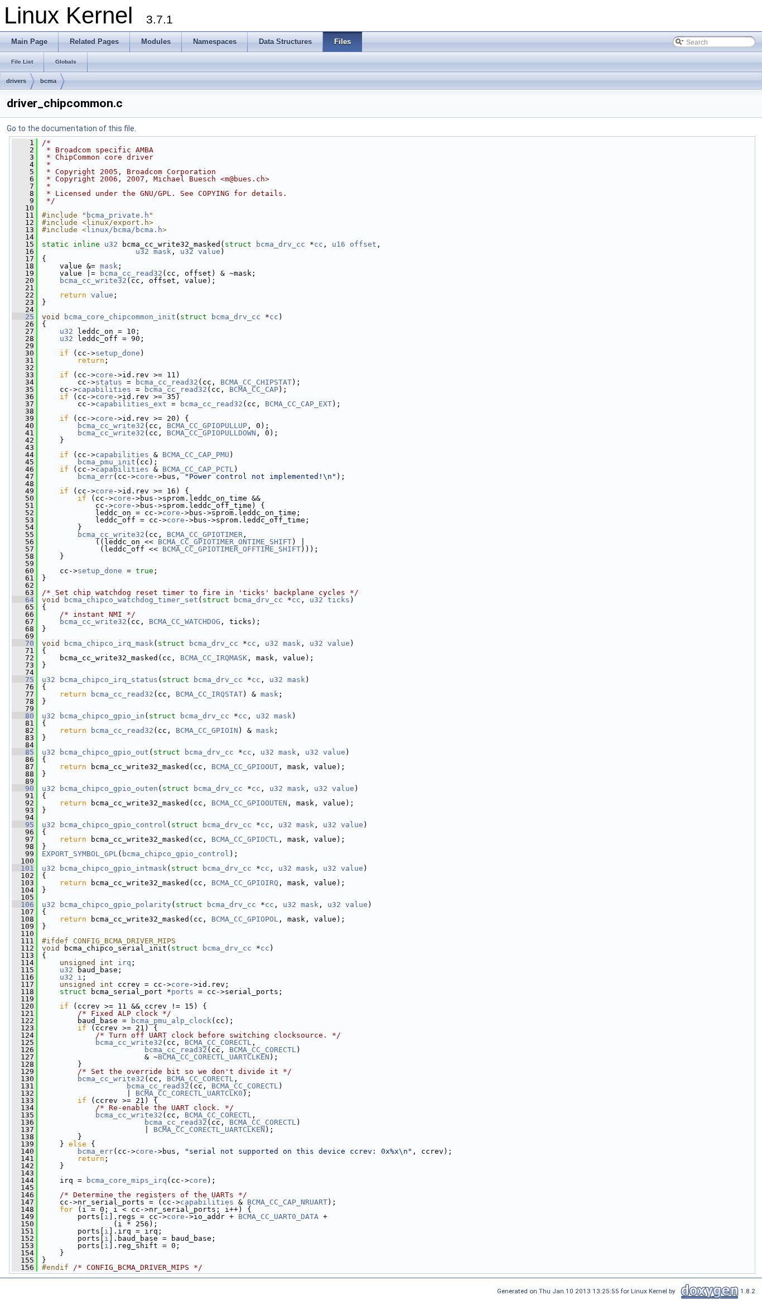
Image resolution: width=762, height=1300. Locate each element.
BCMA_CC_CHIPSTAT (256, 382)
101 (23, 868)
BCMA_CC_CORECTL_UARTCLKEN (213, 1057)
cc (318, 244)
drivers (16, 81)
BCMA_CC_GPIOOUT (244, 766)
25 (23, 317)
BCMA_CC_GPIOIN (207, 730)
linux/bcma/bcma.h (124, 230)
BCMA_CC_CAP (253, 389)
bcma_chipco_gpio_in (102, 716)
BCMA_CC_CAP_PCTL (198, 469)
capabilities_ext (131, 404)
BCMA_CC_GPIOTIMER (205, 534)
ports (182, 991)
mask (162, 251)
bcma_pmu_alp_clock (171, 1020)
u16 (338, 244)
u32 (111, 244)
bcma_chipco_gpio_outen (109, 788)
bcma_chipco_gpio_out (104, 752)
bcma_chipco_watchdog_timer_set (131, 600)
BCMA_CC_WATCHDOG (184, 621)
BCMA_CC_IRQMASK (213, 658)
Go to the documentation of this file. (71, 128)
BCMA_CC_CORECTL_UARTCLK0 (189, 1093)
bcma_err (95, 476)
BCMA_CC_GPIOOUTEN (249, 803)
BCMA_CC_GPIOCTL (244, 839)
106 (23, 904)
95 (23, 825)
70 (23, 643)
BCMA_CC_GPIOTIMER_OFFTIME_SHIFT (231, 549)
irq (124, 962)
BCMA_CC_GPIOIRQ (244, 883)
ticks (338, 600)
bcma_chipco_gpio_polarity (115, 904)
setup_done (117, 353)
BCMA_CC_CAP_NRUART (287, 1202)
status (108, 382)
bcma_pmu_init (107, 462)
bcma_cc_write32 (93, 280)
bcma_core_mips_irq (126, 1180)
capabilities (104, 389)
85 (23, 752)
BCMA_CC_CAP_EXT (298, 404)
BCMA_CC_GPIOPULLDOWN (211, 433)
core (104, 375)
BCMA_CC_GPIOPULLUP (207, 425)
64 (23, 600)
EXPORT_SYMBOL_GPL (80, 854)
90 (23, 788)
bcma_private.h (117, 215)
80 (23, 716)
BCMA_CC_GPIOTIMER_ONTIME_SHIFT (225, 542)
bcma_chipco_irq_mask (108, 643)
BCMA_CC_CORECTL (218, 1042)
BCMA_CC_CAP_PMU (195, 454)
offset (363, 244)
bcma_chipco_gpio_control (113, 825)
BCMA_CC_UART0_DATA (278, 1216)
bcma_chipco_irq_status (109, 679)
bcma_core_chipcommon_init (120, 317)
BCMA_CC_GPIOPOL (244, 919)
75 (23, 679)
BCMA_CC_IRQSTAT (209, 694)
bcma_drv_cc (280, 244)
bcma (48, 81)
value (209, 251)
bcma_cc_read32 (131, 273)
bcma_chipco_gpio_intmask (113, 868)
